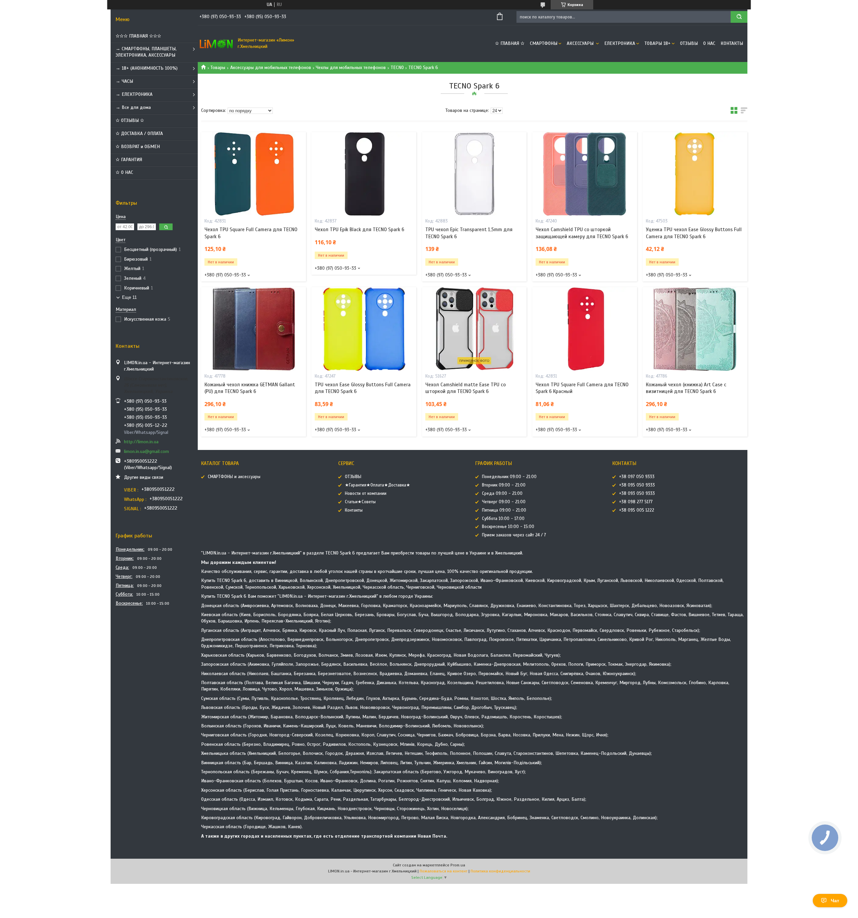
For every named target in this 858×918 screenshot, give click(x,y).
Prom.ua (457, 865)
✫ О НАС (124, 172)
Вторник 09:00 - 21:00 (504, 485)
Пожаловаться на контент (444, 871)
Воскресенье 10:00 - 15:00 (508, 526)
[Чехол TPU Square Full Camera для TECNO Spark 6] (253, 174)
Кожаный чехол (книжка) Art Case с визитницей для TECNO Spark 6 (686, 388)
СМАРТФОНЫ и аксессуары (234, 476)
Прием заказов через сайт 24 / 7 (514, 535)
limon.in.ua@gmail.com (146, 451)
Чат (835, 900)
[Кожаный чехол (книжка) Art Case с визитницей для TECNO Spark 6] (694, 329)
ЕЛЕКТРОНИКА (619, 43)
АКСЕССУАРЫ (581, 43)
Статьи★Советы (360, 502)
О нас (709, 43)
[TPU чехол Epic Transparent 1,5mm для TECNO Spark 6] (474, 174)
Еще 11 (129, 297)
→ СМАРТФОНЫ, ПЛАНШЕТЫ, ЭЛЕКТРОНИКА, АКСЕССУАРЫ (146, 52)
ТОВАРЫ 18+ (658, 43)
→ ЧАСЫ (124, 81)
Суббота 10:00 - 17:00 (503, 518)
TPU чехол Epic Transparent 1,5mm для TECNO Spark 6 (468, 232)
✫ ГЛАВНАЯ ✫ (510, 43)
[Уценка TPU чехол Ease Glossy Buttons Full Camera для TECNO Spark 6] (694, 174)
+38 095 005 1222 (636, 510)
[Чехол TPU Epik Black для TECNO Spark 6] (363, 174)
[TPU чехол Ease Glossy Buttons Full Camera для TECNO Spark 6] (363, 329)
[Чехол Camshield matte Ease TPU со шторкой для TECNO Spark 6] (474, 329)
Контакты (732, 43)
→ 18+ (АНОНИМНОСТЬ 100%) (147, 68)
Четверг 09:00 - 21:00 (504, 502)
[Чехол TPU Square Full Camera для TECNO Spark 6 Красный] (584, 329)
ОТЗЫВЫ (689, 43)
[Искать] (739, 17)
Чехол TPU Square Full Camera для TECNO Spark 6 (250, 232)
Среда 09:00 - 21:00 (502, 493)
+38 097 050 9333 (637, 476)
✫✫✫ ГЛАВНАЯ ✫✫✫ (138, 36)
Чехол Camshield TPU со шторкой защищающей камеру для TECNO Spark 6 (582, 232)
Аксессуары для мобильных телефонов (270, 67)
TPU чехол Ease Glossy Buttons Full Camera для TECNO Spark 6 (363, 388)
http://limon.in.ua (141, 442)
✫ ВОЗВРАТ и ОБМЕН (138, 146)
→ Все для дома (133, 107)
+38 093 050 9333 (637, 493)
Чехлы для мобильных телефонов (351, 67)
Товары (217, 67)
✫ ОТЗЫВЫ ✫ (130, 120)
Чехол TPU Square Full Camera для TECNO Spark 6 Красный (582, 388)
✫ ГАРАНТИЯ (129, 159)
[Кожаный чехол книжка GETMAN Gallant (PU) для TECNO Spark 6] (253, 329)
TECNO (397, 67)
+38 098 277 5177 (636, 502)
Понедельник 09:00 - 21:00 (509, 476)
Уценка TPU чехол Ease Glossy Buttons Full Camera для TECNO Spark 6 (694, 232)
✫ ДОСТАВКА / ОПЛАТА (139, 133)
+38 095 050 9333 (637, 485)
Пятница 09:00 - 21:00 (504, 510)
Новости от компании (365, 493)
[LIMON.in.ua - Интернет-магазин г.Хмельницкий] (216, 43)
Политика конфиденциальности (500, 871)
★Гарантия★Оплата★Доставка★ (377, 485)
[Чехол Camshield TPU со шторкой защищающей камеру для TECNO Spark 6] (584, 174)
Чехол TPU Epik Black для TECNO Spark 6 (359, 229)
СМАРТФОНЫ (543, 43)
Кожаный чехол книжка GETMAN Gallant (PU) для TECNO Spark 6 (249, 388)
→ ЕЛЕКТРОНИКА (134, 94)
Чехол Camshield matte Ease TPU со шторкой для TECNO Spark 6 (465, 388)
